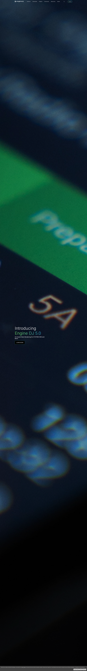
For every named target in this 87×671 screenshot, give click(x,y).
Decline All (84, 669)
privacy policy (24, 667)
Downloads (35, 1)
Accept (81, 669)
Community (46, 1)
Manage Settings (76, 669)
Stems (58, 1)
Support (40, 1)
